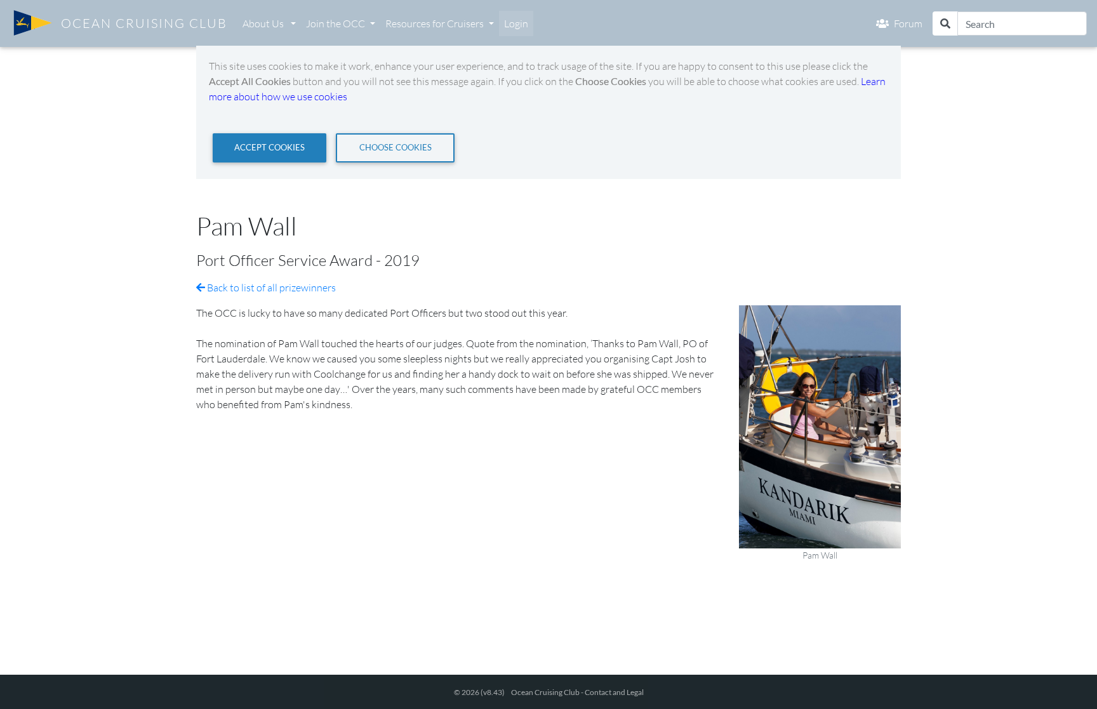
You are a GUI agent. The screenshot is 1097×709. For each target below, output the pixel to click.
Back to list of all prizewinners (270, 287)
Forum (908, 23)
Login (516, 23)
